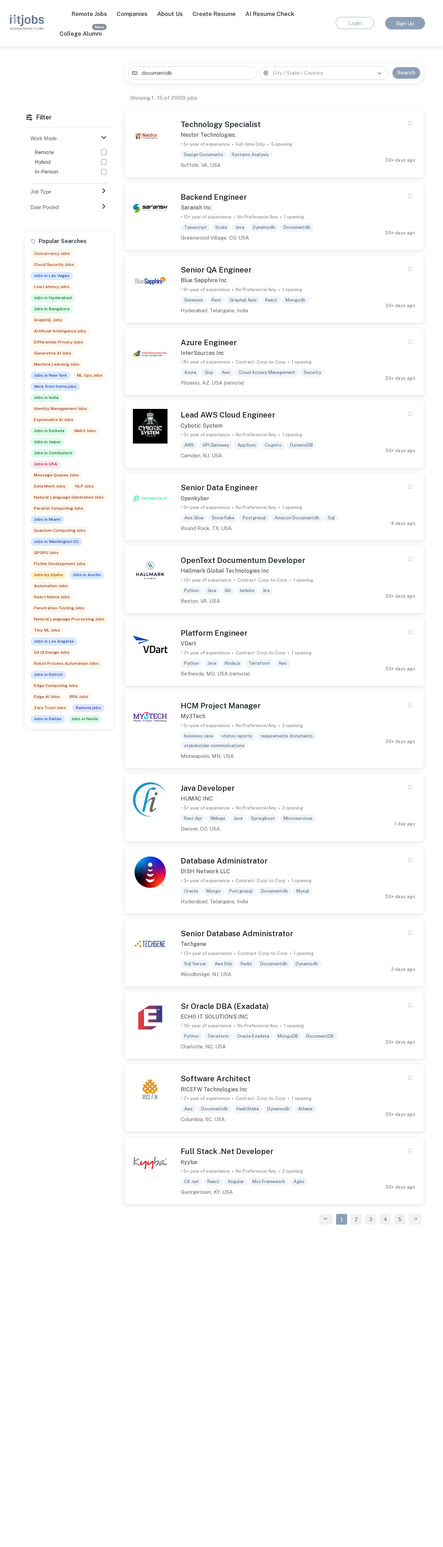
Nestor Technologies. (208, 135)
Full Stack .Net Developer (227, 1151)
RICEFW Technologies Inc (214, 1089)
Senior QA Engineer (216, 269)
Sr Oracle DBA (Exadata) (225, 1006)
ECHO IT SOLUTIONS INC (214, 1016)
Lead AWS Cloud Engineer (228, 414)
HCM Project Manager (221, 705)
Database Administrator (224, 860)
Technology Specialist (221, 124)
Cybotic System (202, 425)
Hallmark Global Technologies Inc (225, 570)
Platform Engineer (214, 632)
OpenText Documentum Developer (243, 560)
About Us (170, 13)
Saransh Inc (196, 207)
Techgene (193, 944)
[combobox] (192, 73)
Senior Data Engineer (219, 487)
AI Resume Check (269, 13)
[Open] (379, 73)
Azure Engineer (209, 342)
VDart (188, 643)
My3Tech (193, 716)
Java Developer (208, 788)
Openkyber (195, 498)
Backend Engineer (214, 197)
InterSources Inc (202, 353)
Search (406, 72)
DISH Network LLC (205, 871)
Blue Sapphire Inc (204, 280)
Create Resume (214, 13)
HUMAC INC (197, 798)
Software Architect (216, 1078)
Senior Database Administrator (237, 933)
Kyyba (189, 1162)
